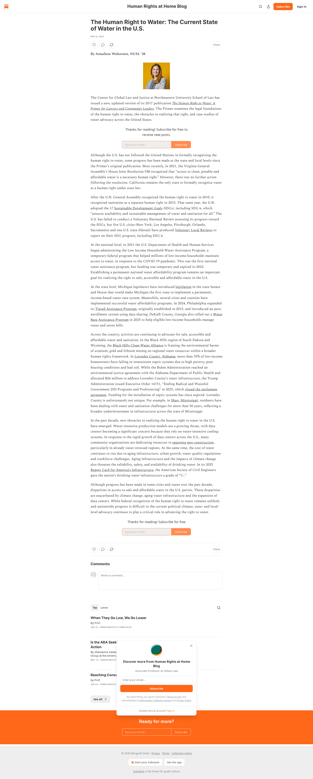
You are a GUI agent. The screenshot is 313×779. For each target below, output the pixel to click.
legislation (183, 287)
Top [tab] (95, 607)
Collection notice (182, 753)
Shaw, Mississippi (184, 400)
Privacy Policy (184, 700)
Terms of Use (174, 696)
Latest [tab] (104, 607)
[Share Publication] (268, 6)
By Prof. (96, 623)
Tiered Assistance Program (116, 309)
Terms (166, 753)
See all (97, 699)
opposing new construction (193, 442)
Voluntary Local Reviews (193, 230)
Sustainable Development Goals (138, 208)
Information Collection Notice (155, 700)
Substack (138, 771)
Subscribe (283, 6)
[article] (156, 624)
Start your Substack (147, 762)
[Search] (260, 6)
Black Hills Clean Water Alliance (138, 345)
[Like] (94, 44)
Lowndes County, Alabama (155, 356)
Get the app (174, 762)
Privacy (155, 753)
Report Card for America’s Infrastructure (122, 470)
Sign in (301, 6)
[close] (191, 646)
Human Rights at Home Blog (116, 627)
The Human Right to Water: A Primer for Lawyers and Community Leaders (153, 106)
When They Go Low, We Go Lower (119, 618)
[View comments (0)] (103, 44)
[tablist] (100, 607)
